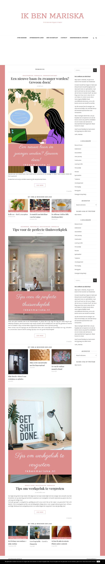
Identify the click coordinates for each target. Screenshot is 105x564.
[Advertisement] (52, 52)
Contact (64, 38)
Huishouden (78, 160)
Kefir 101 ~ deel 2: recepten (18, 214)
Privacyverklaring (91, 559)
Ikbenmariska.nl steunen (79, 38)
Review (77, 171)
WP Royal (19, 559)
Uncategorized (28, 75)
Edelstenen (78, 149)
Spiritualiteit (78, 175)
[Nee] (103, 562)
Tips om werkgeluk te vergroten (40, 488)
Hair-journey (78, 156)
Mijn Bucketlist (52, 38)
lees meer (40, 185)
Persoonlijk (34, 226)
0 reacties (69, 191)
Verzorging (78, 187)
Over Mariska (22, 38)
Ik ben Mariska (52, 16)
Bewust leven (30, 485)
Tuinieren (77, 179)
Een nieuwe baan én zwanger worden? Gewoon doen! (40, 80)
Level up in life (79, 164)
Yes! (98, 561)
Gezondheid (25, 226)
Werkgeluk (38, 75)
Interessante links (36, 38)
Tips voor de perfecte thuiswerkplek (40, 229)
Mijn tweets (78, 214)
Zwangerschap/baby (50, 75)
